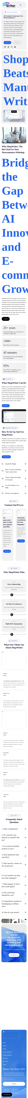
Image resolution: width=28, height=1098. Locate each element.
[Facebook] (5, 47)
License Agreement (7, 1052)
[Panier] (20, 5)
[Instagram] (11, 47)
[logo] (9, 5)
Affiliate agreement (7, 1055)
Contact (4, 1064)
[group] (14, 536)
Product (4, 1045)
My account (5, 1061)
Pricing (4, 1048)
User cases (5, 1058)
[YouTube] (15, 47)
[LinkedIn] (8, 47)
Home (4, 1042)
